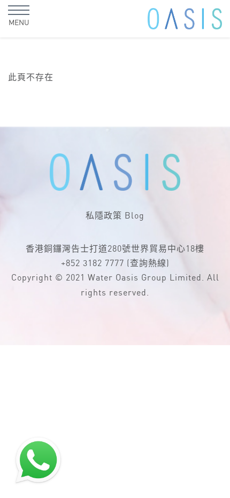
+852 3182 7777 (92, 263)
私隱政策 (104, 216)
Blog (134, 216)
